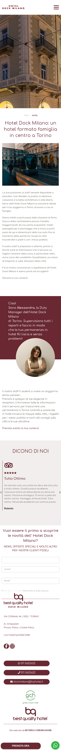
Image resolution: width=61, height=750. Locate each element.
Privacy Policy (11, 627)
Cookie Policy (27, 627)
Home (26, 115)
